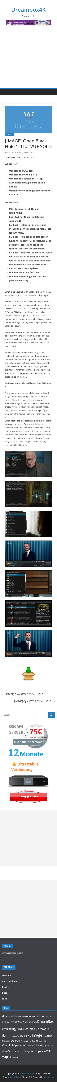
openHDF (42, 1041)
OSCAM (38, 1045)
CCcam (41, 1016)
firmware (43, 1028)
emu (5, 1029)
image (37, 1035)
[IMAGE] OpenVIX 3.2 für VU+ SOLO (32, 701)
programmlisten (9, 981)
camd (35, 1016)
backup (15, 1016)
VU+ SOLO (9, 134)
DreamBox (45, 1021)
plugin (45, 1045)
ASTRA (9, 1016)
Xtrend (15, 1057)
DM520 (47, 1016)
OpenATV (16, 1040)
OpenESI (35, 1041)
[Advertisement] (28, 58)
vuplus (7, 1056)
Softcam (13, 1051)
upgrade (39, 1051)
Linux (45, 1036)
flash (5, 1035)
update (30, 1051)
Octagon (6, 1040)
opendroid (27, 1041)
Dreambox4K (28, 9)
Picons (5, 993)
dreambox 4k (29, 152)
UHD (23, 1051)
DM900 (18, 1021)
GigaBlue (22, 1035)
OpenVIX (30, 1046)
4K (4, 1016)
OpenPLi (7, 1045)
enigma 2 (31, 1029)
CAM (29, 1016)
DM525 (5, 1022)
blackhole (23, 1016)
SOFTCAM (6, 975)
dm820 (11, 1022)
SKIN (50, 1045)
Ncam (50, 1035)
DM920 (26, 1022)
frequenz (13, 1036)
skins (5, 1051)
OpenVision (19, 1045)
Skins (4, 998)
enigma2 (16, 1028)
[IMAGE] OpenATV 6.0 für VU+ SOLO (24, 694)
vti (45, 1051)
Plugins (5, 987)
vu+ (49, 1051)
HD (29, 1035)
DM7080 (33, 1022)
